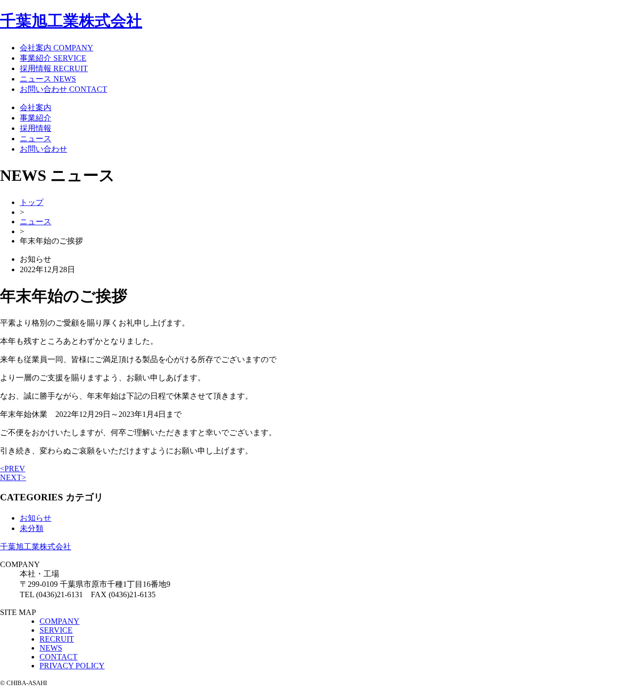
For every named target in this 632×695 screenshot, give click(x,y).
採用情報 (35, 128)
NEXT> (13, 477)
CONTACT (59, 657)
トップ (31, 202)
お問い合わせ (43, 149)
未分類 (31, 528)
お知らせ (35, 518)
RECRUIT (57, 639)
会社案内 (35, 107)
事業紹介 (35, 118)
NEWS (51, 648)
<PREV (12, 468)
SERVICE (56, 630)
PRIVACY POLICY (72, 665)
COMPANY (59, 621)
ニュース (35, 138)
